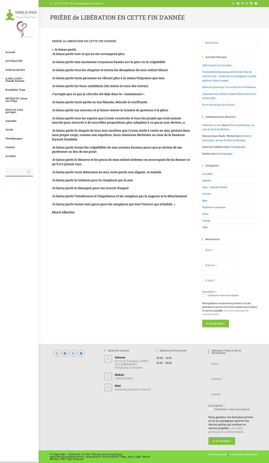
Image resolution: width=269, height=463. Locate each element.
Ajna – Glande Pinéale (214, 187)
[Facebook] (64, 353)
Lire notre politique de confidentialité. (226, 429)
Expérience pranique (214, 207)
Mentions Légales (218, 454)
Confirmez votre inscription (223, 295)
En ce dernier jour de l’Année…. (219, 104)
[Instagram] (73, 353)
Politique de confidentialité (243, 454)
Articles (206, 193)
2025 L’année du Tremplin (217, 65)
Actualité (207, 173)
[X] (56, 353)
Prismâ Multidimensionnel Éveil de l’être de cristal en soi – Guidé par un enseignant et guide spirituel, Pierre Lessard (229, 76)
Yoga (205, 227)
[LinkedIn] (81, 353)
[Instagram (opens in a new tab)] (247, 3)
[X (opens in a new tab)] (233, 3)
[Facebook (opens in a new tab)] (238, 3)
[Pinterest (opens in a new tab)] (242, 3)
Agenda (206, 180)
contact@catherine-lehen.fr (88, 3)
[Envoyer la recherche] (28, 172)
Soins (205, 213)
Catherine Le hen (211, 125)
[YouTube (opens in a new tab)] (255, 3)
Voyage (206, 220)
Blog (204, 200)
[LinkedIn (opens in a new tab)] (251, 3)
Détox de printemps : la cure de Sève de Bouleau (229, 87)
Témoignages (237, 146)
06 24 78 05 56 (61, 3)
